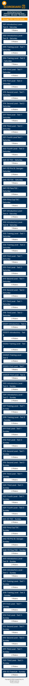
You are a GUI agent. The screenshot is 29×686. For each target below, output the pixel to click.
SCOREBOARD (13, 6)
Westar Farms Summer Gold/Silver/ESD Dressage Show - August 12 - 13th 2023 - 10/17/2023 (14, 13)
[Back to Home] (4, 3)
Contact (17, 682)
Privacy (12, 682)
